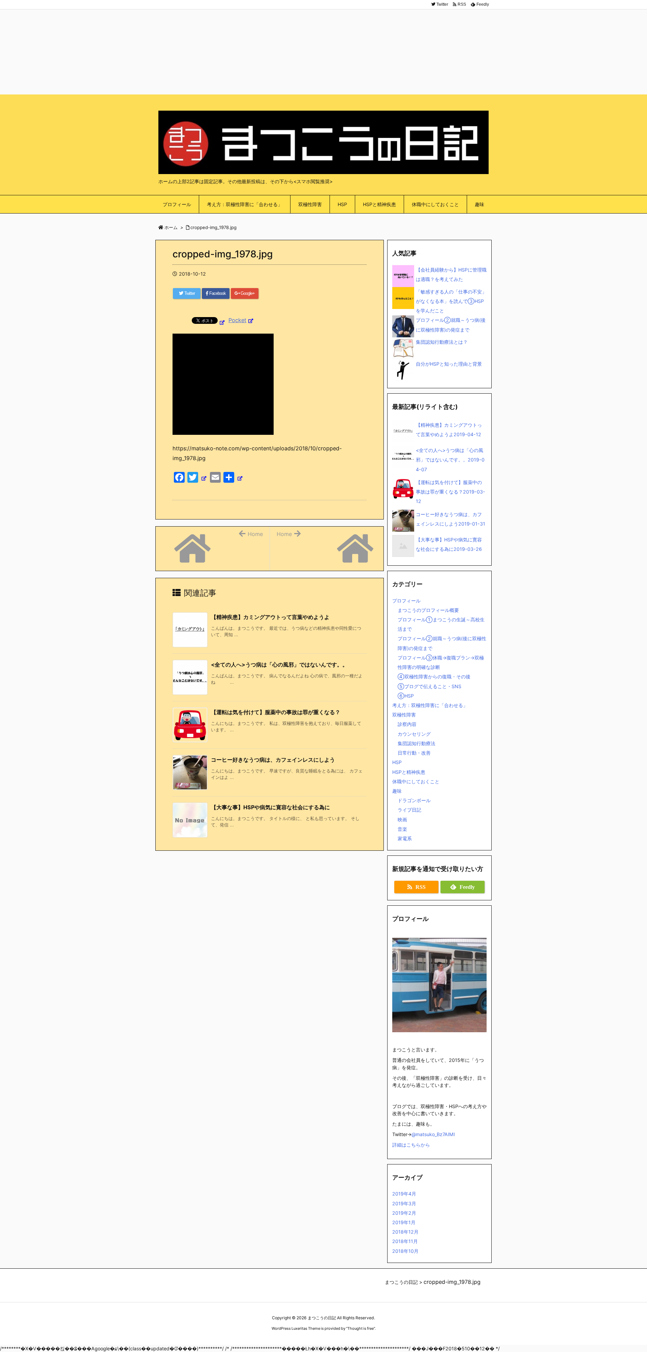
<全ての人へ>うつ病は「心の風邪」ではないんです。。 (279, 664)
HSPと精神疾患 (408, 772)
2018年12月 (405, 1232)
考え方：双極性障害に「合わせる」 (430, 705)
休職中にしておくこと (415, 781)
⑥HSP (406, 696)
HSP (397, 762)
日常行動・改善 (414, 753)
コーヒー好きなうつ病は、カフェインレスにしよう (273, 759)
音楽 (402, 829)
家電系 (405, 838)
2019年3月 (404, 1203)
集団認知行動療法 (416, 743)
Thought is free (360, 1328)
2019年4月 (404, 1193)
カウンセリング (414, 734)
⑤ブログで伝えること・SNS (429, 686)
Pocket (237, 320)
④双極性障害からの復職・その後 (434, 676)
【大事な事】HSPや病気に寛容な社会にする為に (270, 807)
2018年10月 (405, 1251)
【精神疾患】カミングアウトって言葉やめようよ (270, 617)
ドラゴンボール (414, 800)
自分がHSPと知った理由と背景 (449, 364)
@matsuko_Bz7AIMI (433, 1134)
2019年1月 (403, 1222)
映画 (402, 819)
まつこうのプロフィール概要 (428, 610)
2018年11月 (405, 1241)
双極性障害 (404, 714)
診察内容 (407, 724)
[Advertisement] (323, 47)
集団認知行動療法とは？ (442, 342)
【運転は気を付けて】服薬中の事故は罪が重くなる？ (275, 712)
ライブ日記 (409, 810)
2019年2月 (404, 1213)
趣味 (397, 791)
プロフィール (406, 600)
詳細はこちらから (411, 1145)
